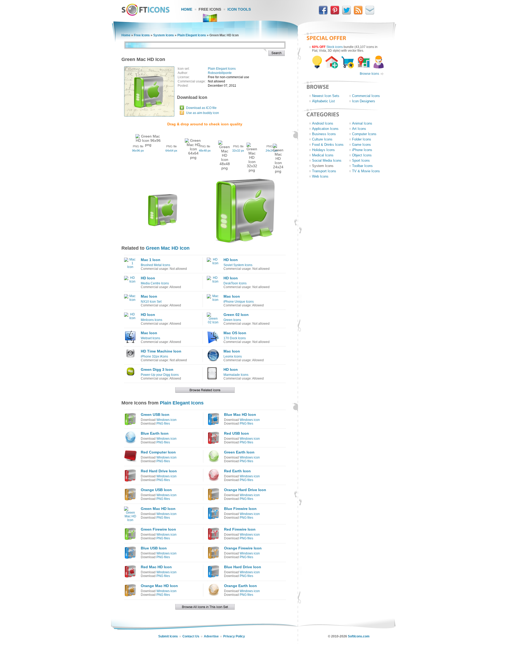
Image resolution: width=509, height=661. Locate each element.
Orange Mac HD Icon (159, 586)
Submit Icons (168, 636)
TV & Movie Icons (366, 171)
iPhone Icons (362, 150)
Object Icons (362, 155)
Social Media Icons (326, 160)
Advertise (211, 636)
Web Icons (320, 176)
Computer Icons (364, 134)
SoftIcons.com (359, 636)
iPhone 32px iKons (154, 356)
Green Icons (232, 320)
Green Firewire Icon (158, 529)
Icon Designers (363, 101)
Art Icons (359, 129)
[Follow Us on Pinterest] (335, 13)
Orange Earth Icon (240, 586)
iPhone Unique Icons (238, 301)
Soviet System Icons (237, 265)
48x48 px (205, 150)
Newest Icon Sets (325, 96)
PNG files (163, 423)
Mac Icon (149, 296)
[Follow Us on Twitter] (346, 13)
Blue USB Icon (154, 548)
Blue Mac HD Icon (240, 414)
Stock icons (334, 47)
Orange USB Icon (156, 490)
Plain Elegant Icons (191, 35)
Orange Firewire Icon (243, 548)
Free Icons (210, 9)
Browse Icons (369, 74)
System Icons (163, 35)
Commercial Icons (366, 96)
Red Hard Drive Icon (159, 471)
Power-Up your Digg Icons (160, 375)
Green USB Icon (155, 414)
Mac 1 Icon (150, 260)
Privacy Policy (234, 636)
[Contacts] (370, 13)
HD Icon (230, 260)
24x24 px (272, 150)
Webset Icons (150, 338)
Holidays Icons (323, 150)
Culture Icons (322, 139)
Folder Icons (361, 139)
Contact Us (190, 636)
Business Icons (324, 134)
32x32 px (238, 150)
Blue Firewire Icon (240, 508)
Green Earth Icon (239, 452)
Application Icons (325, 129)
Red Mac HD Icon (156, 567)
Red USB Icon (236, 433)
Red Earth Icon (237, 471)
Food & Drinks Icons (328, 145)
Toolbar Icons (362, 166)
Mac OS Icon (234, 333)
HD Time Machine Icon (161, 351)
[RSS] (358, 13)
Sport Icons (361, 160)
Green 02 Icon (236, 314)
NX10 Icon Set (151, 301)
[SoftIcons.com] (145, 14)
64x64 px (171, 150)
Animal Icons (362, 123)
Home (186, 9)
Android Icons (322, 123)
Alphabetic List (323, 101)
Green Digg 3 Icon (157, 369)
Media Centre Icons (155, 283)
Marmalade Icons (235, 375)
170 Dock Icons (234, 338)
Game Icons (361, 145)
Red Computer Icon (158, 452)
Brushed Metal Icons (155, 265)
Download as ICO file (201, 108)
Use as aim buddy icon (202, 113)
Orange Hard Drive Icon (245, 490)
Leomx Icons (232, 356)
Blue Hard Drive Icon (242, 567)
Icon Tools (239, 9)
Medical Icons (323, 155)
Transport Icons (324, 171)
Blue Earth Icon (155, 433)
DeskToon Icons (235, 283)
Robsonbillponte (220, 73)
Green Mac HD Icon (168, 248)
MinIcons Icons (151, 320)
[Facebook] (323, 13)
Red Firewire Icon (240, 529)
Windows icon (166, 420)
